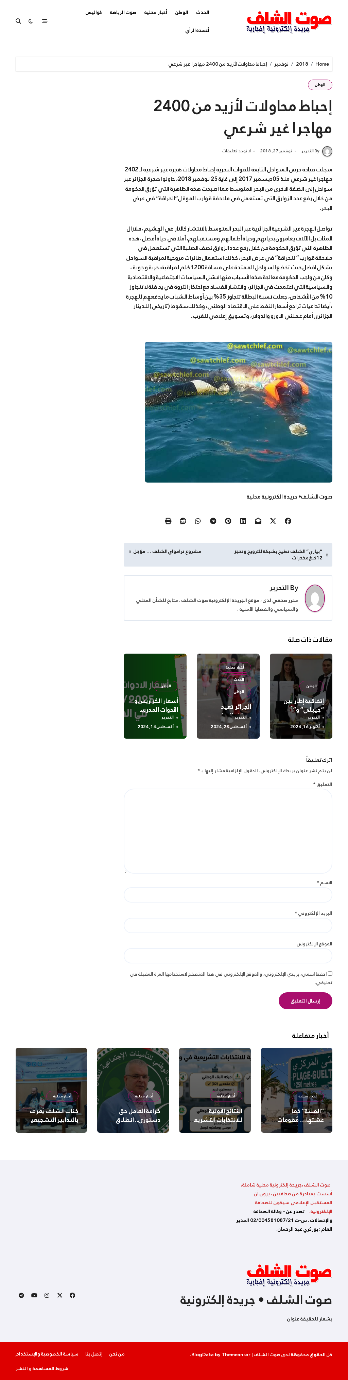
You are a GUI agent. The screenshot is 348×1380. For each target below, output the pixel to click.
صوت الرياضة (123, 12)
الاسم (324, 882)
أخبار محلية (155, 12)
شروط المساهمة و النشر (42, 1368)
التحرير (279, 588)
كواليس (94, 12)
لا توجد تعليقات (237, 151)
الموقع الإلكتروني (314, 944)
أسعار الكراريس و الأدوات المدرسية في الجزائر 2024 (156, 709)
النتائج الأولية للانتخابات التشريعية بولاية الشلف (215, 1120)
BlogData (202, 1354)
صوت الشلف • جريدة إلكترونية (256, 1300)
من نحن (117, 1353)
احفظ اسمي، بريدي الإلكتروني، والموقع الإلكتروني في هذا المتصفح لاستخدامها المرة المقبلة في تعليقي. (231, 978)
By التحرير (310, 151)
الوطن (181, 12)
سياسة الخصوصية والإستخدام (47, 1353)
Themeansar (236, 1354)
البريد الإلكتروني (313, 913)
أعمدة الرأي (198, 30)
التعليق (322, 784)
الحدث (202, 12)
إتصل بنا (94, 1353)
